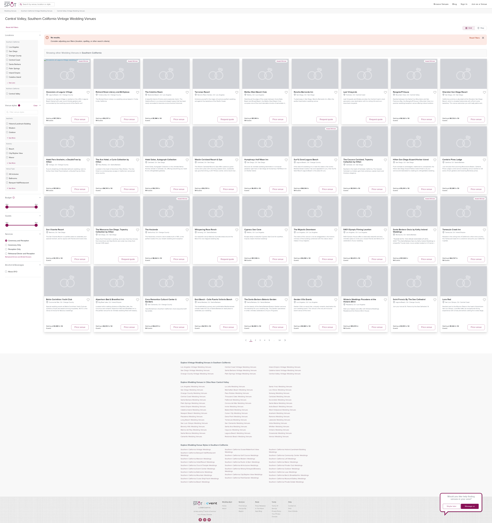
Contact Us (292, 506)
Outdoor (12, 132)
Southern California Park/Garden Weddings (242, 478)
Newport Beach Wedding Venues (194, 413)
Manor (11, 157)
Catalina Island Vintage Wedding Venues (285, 370)
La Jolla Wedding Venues (235, 386)
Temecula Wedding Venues (236, 420)
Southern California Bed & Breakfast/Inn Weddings (289, 475)
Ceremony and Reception (18, 241)
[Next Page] (285, 340)
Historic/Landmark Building (20, 124)
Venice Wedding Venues (279, 436)
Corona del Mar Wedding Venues (238, 403)
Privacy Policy (276, 511)
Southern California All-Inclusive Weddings (241, 465)
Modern (12, 128)
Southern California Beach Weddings (195, 482)
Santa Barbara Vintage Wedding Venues (241, 370)
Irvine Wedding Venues (234, 406)
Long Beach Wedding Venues (192, 420)
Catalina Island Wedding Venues (193, 410)
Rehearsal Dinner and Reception (21, 254)
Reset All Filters (12, 27)
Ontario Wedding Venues (279, 430)
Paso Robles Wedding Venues (237, 393)
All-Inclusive (14, 174)
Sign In (464, 4)
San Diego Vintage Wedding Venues (195, 370)
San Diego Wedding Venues (192, 390)
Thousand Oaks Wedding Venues (238, 396)
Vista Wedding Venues (278, 423)
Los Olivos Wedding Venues (280, 390)
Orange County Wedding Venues (194, 393)
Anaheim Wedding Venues (279, 413)
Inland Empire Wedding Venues (193, 406)
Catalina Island (15, 77)
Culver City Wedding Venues (236, 413)
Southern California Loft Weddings (282, 459)
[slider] (6, 207)
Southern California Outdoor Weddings (284, 469)
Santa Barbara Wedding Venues (193, 400)
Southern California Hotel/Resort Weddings (198, 462)
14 (280, 340)
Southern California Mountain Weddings (196, 475)
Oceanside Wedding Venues (280, 433)
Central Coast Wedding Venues (193, 396)
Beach (11, 149)
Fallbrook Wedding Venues (235, 400)
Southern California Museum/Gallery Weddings (287, 478)
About (224, 508)
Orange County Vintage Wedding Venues (197, 374)
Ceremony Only (14, 245)
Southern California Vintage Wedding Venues (36, 11)
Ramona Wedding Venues (279, 416)
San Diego (13, 51)
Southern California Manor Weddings (283, 462)
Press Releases (260, 506)
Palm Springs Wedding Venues (193, 403)
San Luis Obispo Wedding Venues (194, 423)
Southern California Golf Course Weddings (241, 455)
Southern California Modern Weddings (240, 459)
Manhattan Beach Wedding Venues (239, 390)
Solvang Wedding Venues (279, 393)
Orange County (15, 56)
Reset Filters (474, 38)
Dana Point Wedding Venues (236, 416)
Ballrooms (13, 178)
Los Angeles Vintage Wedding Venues (196, 367)
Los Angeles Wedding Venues (193, 386)
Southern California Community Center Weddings (288, 455)
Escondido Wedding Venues (280, 400)
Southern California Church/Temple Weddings (199, 465)
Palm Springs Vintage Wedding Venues (240, 374)
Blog (454, 4)
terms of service (210, 511)
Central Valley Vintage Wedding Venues (71, 11)
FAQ (289, 508)
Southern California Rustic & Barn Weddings (242, 462)
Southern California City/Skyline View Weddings (243, 474)
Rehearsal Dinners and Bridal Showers (18, 257)
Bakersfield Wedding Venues (236, 410)
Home (224, 506)
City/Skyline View (16, 153)
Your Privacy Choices (204, 515)
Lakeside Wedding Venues (279, 420)
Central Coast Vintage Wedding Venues (240, 367)
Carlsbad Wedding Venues (279, 396)
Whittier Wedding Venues (279, 426)
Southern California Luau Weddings (283, 472)
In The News (259, 508)
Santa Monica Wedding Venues (193, 433)
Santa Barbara (15, 64)
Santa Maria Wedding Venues (280, 403)
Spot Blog (258, 511)
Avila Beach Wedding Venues (280, 406)
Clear (35, 105)
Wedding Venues (10, 11)
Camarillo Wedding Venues (191, 436)
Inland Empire (14, 73)
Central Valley (14, 94)
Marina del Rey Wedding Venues (194, 430)
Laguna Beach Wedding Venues (237, 433)
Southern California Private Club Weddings (286, 465)
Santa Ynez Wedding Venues (280, 386)
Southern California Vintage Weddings (196, 449)
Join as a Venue (479, 4)
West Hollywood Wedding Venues (282, 410)
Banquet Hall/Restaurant (19, 183)
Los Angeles (14, 47)
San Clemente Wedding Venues (237, 423)
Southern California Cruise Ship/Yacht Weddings (200, 478)
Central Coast (14, 60)
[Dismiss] (483, 38)
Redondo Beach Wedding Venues (238, 436)
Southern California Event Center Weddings (198, 469)
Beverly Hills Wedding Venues (193, 426)
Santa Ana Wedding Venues (236, 426)
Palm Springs (14, 68)
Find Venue (243, 506)
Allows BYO (12, 272)
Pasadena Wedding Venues (192, 416)
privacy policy (198, 511)
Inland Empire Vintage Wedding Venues (284, 367)
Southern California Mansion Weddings (196, 459)
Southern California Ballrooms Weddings (197, 472)
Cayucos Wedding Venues (235, 430)
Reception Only (14, 249)
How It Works (293, 511)
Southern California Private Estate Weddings (286, 482)
